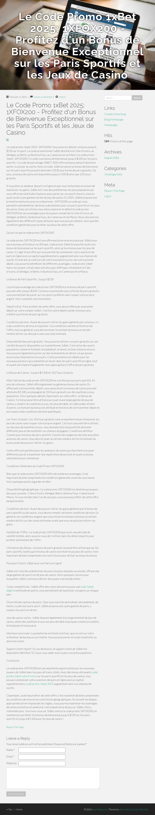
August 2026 (111, 157)
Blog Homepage (113, 119)
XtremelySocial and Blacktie (133, 809)
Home (62, 96)
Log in (107, 196)
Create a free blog (115, 114)
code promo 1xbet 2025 (39, 683)
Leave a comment (43, 96)
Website (11, 763)
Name (10, 749)
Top (10, 809)
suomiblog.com (100, 809)
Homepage (110, 125)
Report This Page (15, 727)
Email (10, 756)
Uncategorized (113, 174)
